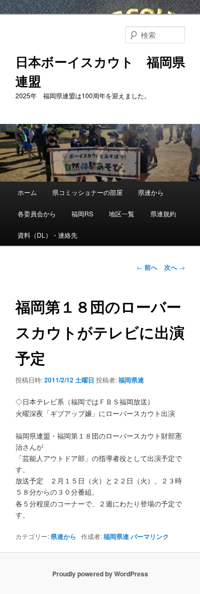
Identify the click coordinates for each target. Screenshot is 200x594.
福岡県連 (131, 380)
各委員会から (37, 213)
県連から (151, 192)
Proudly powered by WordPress (100, 574)
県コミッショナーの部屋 (87, 192)
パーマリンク (150, 536)
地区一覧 (121, 213)
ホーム (27, 192)
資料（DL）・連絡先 (47, 234)
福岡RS (82, 213)
